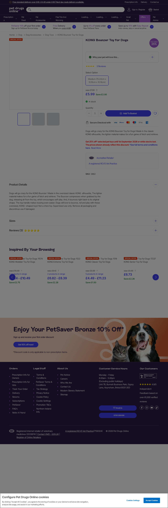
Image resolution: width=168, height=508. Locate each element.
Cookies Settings (133, 500)
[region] (84, 500)
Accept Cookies (152, 500)
